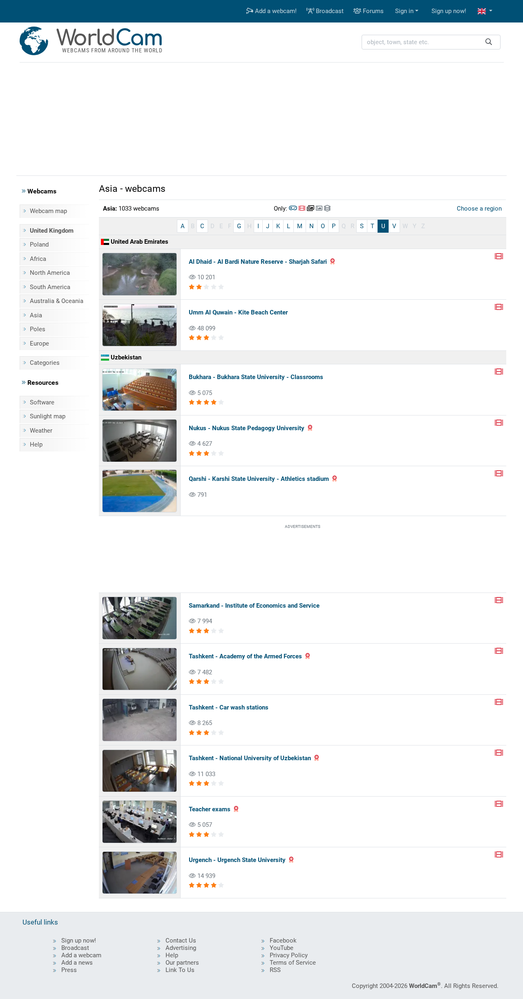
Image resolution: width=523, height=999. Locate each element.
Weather (41, 430)
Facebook (283, 940)
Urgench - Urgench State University (237, 860)
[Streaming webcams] (302, 208)
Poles (37, 329)
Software (42, 402)
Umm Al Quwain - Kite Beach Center (238, 312)
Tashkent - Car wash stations (228, 707)
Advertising (180, 948)
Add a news (77, 962)
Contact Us (180, 940)
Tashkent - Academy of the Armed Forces (245, 656)
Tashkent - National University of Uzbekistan (250, 758)
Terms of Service (293, 962)
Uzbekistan (125, 357)
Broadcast (329, 11)
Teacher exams (209, 809)
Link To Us (179, 970)
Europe (39, 343)
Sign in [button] (404, 11)
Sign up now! (448, 11)
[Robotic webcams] (293, 208)
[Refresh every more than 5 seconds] (319, 208)
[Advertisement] (261, 118)
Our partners (182, 962)
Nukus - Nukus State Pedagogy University (246, 428)
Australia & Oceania (56, 301)
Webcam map (48, 211)
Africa (38, 259)
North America (50, 272)
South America (50, 287)
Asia (36, 315)
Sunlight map (47, 416)
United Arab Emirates (138, 241)
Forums (372, 11)
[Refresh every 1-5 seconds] (310, 208)
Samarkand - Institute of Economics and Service (254, 605)
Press (69, 970)
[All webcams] (327, 208)
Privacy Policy (289, 955)
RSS (275, 970)
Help (36, 444)
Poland (39, 244)
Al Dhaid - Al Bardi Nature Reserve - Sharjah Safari (258, 261)
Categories (45, 362)
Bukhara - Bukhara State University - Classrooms (256, 377)
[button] (485, 11)
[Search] (489, 42)
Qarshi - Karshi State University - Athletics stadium (259, 479)
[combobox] (431, 42)
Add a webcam (81, 955)
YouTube (281, 948)
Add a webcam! (275, 11)
